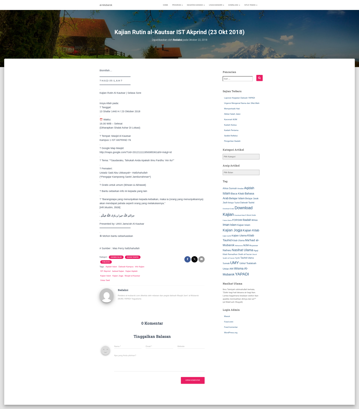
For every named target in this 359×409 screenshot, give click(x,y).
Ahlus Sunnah (230, 188)
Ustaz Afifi (228, 268)
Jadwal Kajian (118, 271)
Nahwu (227, 250)
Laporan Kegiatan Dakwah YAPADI (239, 98)
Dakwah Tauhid (247, 202)
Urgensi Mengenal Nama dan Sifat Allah (241, 103)
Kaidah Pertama (231, 130)
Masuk (227, 316)
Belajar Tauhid (234, 203)
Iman (226, 224)
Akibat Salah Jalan (232, 114)
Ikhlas (255, 220)
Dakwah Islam (116, 257)
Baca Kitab (237, 193)
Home (165, 5)
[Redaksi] (107, 295)
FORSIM (237, 219)
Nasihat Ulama (242, 250)
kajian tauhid (227, 236)
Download (233, 5)
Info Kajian (139, 266)
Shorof (254, 254)
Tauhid (243, 257)
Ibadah (247, 219)
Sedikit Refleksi (231, 136)
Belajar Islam (237, 198)
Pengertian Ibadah (232, 141)
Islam (233, 224)
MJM (246, 245)
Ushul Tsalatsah (248, 263)
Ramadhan (233, 254)
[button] (182, 5)
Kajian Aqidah (132, 271)
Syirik (237, 258)
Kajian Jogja (117, 276)
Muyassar (253, 245)
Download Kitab (239, 215)
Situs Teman (250, 5)
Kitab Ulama (238, 240)
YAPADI (242, 274)
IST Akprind (105, 271)
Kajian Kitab (251, 230)
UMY (234, 263)
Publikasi (106, 262)
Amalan (240, 188)
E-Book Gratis (250, 215)
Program (176, 5)
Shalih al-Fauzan (245, 254)
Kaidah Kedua (230, 125)
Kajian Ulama (239, 235)
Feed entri (228, 322)
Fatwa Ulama (227, 220)
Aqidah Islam (111, 266)
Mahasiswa (239, 245)
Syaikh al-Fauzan (229, 258)
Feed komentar (231, 327)
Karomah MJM (230, 119)
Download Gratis (228, 208)
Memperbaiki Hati (232, 108)
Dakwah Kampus (126, 266)
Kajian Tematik (133, 257)
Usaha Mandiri (216, 5)
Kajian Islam (105, 276)
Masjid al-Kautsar (132, 276)
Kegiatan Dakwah (195, 5)
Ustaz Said (105, 280)
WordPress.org (230, 332)
